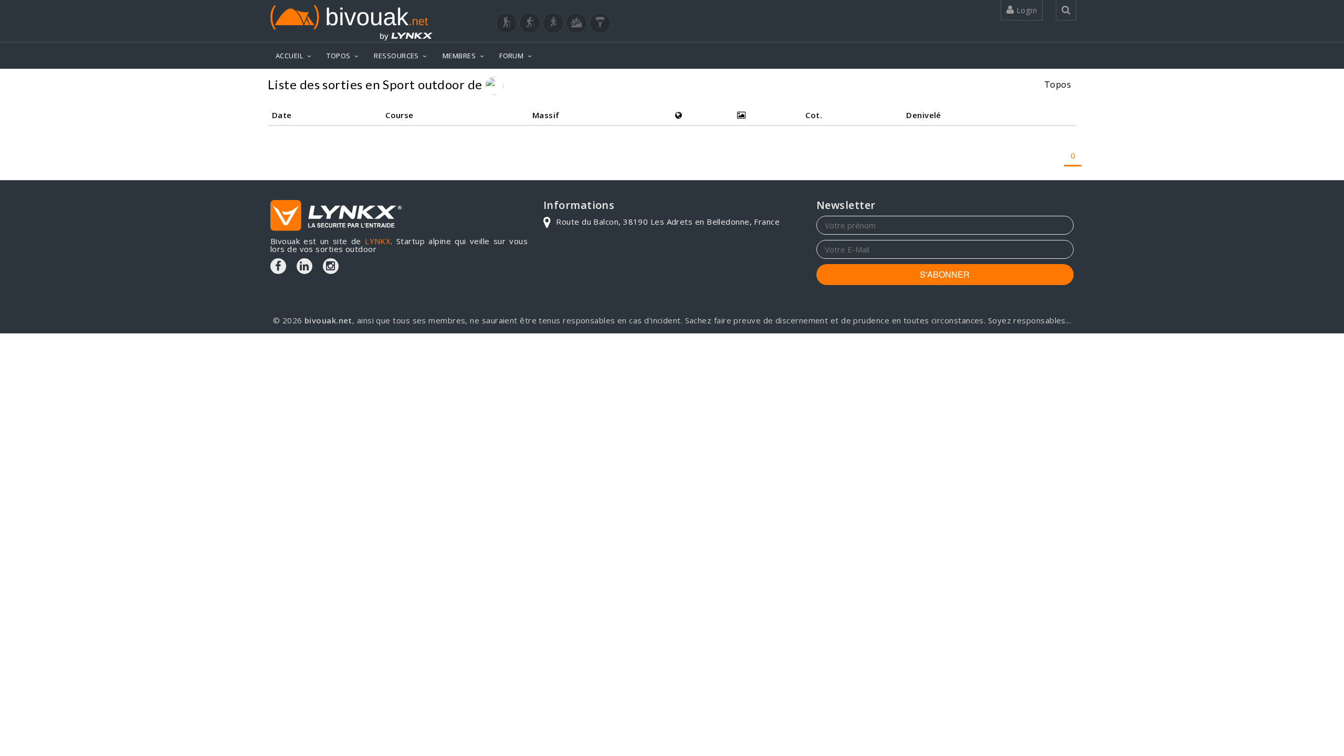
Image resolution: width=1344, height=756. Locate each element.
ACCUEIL (289, 55)
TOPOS (338, 55)
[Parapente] (600, 23)
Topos (1057, 84)
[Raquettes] (529, 23)
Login (1025, 10)
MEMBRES (459, 55)
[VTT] (576, 23)
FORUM (511, 55)
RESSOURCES (396, 55)
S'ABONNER (945, 274)
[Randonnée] (506, 23)
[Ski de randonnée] (553, 23)
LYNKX (378, 241)
